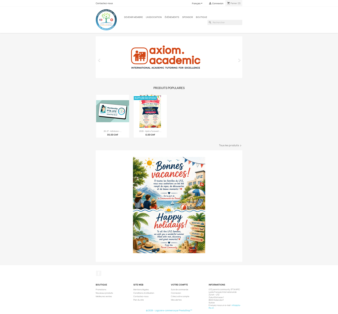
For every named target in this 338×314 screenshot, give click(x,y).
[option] (169, 58)
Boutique (201, 17)
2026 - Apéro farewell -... (150, 131)
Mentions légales (141, 289)
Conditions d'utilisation (143, 293)
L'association (154, 17)
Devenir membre (133, 17)
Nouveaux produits (104, 293)
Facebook (98, 273)
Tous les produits (230, 145)
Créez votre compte (180, 296)
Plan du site (138, 300)
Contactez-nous (104, 3)
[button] (107, 58)
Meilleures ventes (104, 296)
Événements (172, 17)
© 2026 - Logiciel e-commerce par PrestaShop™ (169, 310)
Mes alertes (176, 300)
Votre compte (179, 284)
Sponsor (187, 17)
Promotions (101, 289)
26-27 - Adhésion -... (113, 131)
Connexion (176, 293)
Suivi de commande (179, 289)
